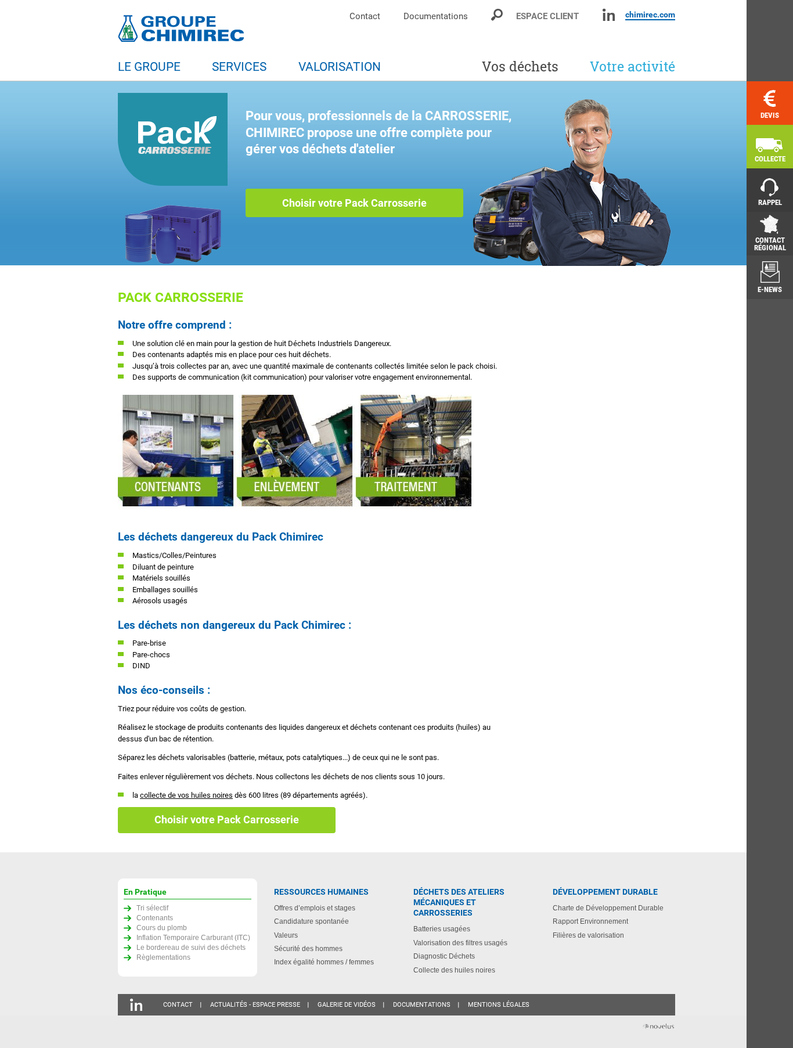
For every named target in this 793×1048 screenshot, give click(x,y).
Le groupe (149, 67)
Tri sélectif (152, 908)
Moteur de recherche (497, 15)
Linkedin (608, 15)
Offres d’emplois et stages (314, 908)
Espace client (547, 16)
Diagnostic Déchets (444, 956)
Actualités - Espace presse (255, 1005)
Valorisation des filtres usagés (460, 942)
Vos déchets (520, 66)
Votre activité (632, 66)
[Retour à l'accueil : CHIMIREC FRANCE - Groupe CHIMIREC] (183, 30)
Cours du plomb (161, 927)
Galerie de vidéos (347, 1005)
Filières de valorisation (588, 935)
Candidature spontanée (311, 921)
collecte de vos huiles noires (186, 795)
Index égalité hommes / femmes (324, 962)
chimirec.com (650, 14)
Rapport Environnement (590, 921)
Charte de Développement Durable (608, 908)
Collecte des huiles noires (454, 970)
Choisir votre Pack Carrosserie (354, 203)
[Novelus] (657, 1027)
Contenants (154, 917)
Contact (364, 16)
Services (239, 67)
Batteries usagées (441, 928)
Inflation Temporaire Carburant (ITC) (193, 937)
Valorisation (339, 67)
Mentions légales (498, 1005)
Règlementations (163, 957)
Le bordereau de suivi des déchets (191, 947)
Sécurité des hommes (308, 948)
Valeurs (286, 935)
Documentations (435, 16)
